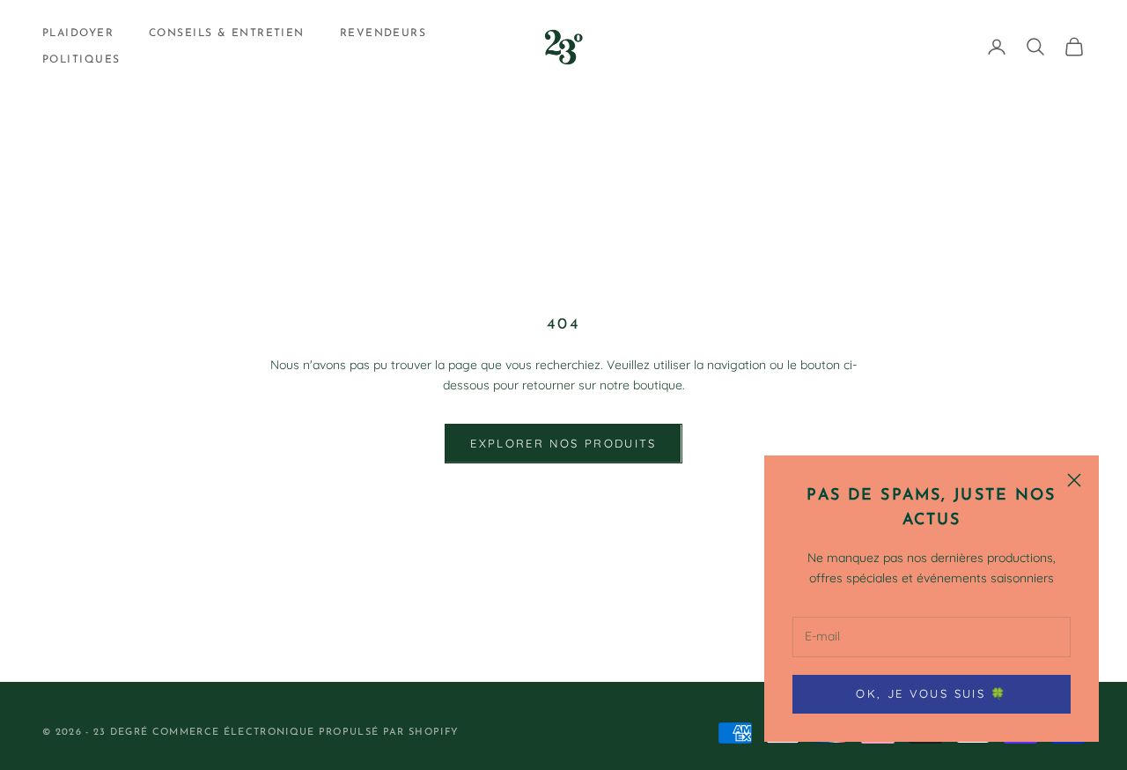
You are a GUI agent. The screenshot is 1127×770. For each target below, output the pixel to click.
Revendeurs (383, 33)
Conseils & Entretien (227, 33)
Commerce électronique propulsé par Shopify (305, 732)
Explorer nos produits (563, 443)
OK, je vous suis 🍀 (931, 693)
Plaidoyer (78, 33)
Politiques (81, 60)
